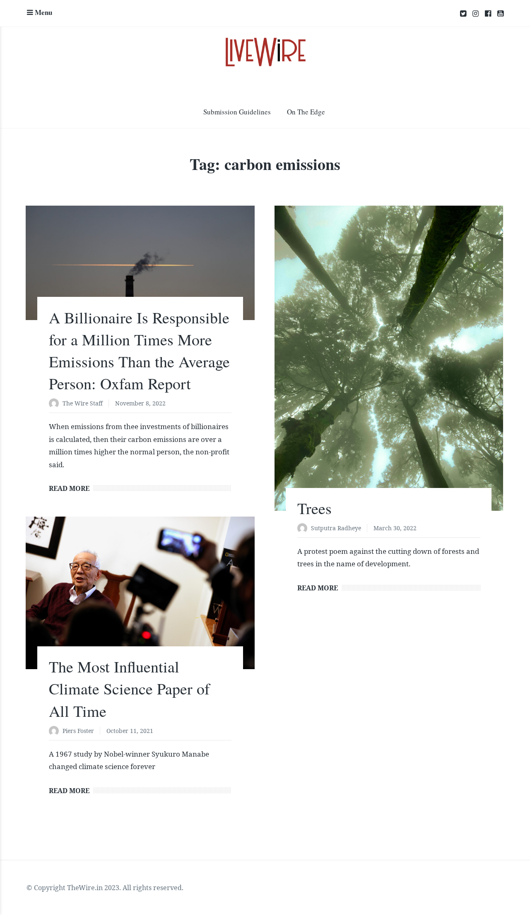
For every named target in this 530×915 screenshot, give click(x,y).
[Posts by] (56, 404)
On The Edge (306, 111)
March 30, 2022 (395, 528)
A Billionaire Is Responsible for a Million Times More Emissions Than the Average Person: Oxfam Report (139, 350)
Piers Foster (78, 731)
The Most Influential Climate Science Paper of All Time (129, 688)
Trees (314, 508)
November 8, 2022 (140, 403)
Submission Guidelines (237, 111)
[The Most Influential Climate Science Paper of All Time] (140, 593)
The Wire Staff (83, 403)
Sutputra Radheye (336, 528)
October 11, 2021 (129, 731)
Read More (69, 488)
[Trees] (389, 358)
